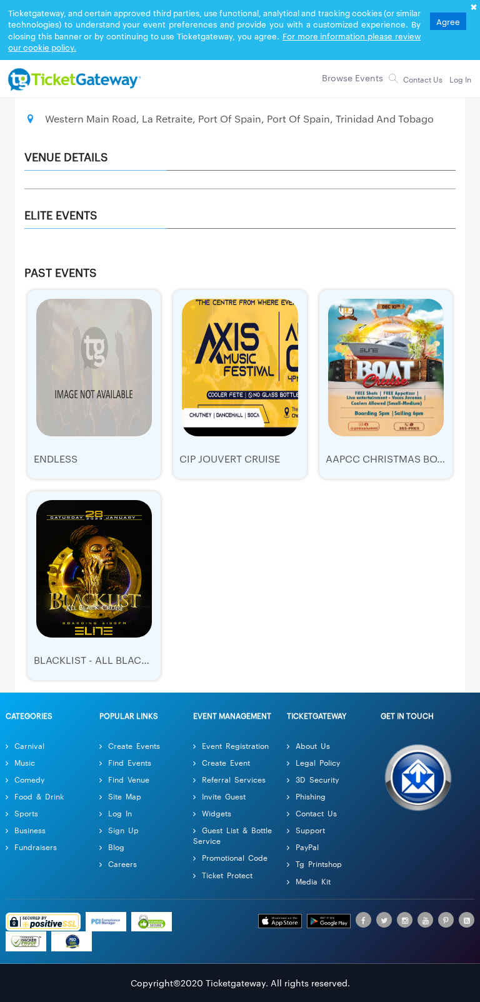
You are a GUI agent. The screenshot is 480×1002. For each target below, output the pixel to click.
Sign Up (123, 829)
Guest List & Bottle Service (232, 835)
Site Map (124, 796)
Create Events (134, 745)
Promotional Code (235, 857)
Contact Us (316, 813)
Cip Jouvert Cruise (229, 458)
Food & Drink (39, 796)
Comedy (29, 779)
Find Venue (128, 779)
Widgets (216, 813)
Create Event (226, 762)
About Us (313, 745)
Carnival (29, 745)
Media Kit (313, 881)
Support (310, 829)
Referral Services (234, 779)
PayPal (307, 846)
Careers (122, 863)
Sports (26, 813)
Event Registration (235, 745)
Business (30, 829)
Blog (116, 846)
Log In (120, 813)
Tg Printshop (319, 863)
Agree (448, 21)
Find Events (129, 762)
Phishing (311, 796)
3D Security (317, 779)
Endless (56, 458)
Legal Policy (318, 762)
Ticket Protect (227, 874)
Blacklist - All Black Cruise (110, 659)
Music (24, 762)
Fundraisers (35, 846)
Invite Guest (224, 796)
